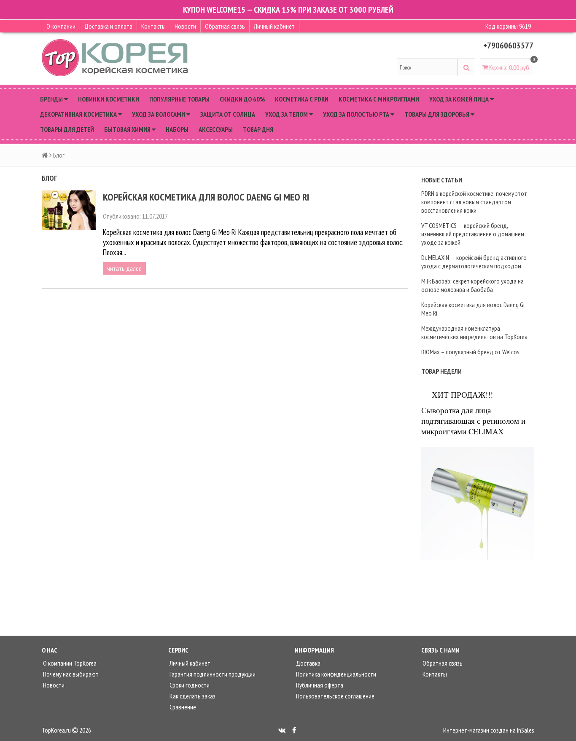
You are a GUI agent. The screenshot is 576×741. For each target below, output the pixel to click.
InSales (525, 730)
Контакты (153, 26)
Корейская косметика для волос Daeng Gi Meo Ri (206, 196)
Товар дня (258, 129)
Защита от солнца (227, 114)
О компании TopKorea (69, 663)
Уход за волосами (159, 114)
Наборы (177, 129)
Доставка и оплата (108, 26)
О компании (60, 26)
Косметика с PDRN (301, 99)
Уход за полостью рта (356, 114)
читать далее (124, 268)
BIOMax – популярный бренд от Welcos (470, 352)
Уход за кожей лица (459, 99)
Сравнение (182, 707)
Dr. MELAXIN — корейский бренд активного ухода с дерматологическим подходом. (474, 261)
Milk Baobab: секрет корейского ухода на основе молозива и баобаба (472, 285)
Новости (185, 26)
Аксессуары (216, 129)
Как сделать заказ (191, 696)
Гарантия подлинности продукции (212, 674)
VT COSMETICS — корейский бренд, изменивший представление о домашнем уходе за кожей (472, 233)
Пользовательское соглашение (334, 696)
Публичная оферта (319, 685)
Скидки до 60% (242, 99)
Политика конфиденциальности (335, 674)
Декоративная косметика (79, 114)
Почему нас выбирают (70, 674)
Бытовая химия (128, 129)
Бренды (52, 99)
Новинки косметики (108, 99)
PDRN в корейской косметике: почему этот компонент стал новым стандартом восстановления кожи (474, 201)
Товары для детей (67, 129)
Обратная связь (225, 26)
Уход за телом (287, 114)
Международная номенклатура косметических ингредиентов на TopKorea (474, 332)
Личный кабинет (274, 26)
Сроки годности (189, 685)
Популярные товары (179, 99)
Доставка (307, 663)
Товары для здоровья (437, 114)
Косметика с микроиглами (379, 99)
